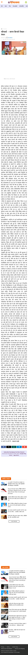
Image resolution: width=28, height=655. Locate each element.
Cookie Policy (15, 646)
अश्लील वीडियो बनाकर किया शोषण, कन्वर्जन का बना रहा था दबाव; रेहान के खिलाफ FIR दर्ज (17, 498)
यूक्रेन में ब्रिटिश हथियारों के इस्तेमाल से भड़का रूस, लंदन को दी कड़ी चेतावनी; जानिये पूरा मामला (17, 505)
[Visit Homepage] (14, 2)
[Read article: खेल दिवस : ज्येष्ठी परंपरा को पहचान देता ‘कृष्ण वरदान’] (4, 631)
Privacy (2, 646)
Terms (8, 646)
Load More (14, 521)
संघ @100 (15, 6)
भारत (6, 6)
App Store (16, 455)
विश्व (10, 6)
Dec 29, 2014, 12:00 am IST (9, 39)
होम (2, 6)
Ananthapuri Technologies (14, 652)
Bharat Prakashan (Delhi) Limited (9, 650)
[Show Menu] (1, 2)
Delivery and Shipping (19, 648)
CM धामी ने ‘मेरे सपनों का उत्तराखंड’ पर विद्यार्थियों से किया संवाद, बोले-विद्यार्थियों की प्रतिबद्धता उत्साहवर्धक (16, 483)
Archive (5, 28)
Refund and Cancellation (6, 648)
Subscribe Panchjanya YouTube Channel (14, 452)
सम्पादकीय (21, 6)
